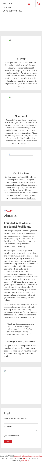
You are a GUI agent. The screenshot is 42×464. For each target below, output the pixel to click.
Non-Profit (21, 116)
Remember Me (12, 436)
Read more (24, 143)
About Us (10, 216)
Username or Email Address (15, 418)
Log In (8, 441)
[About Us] (8, 211)
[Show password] (36, 430)
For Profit (21, 58)
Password (8, 427)
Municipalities (21, 173)
